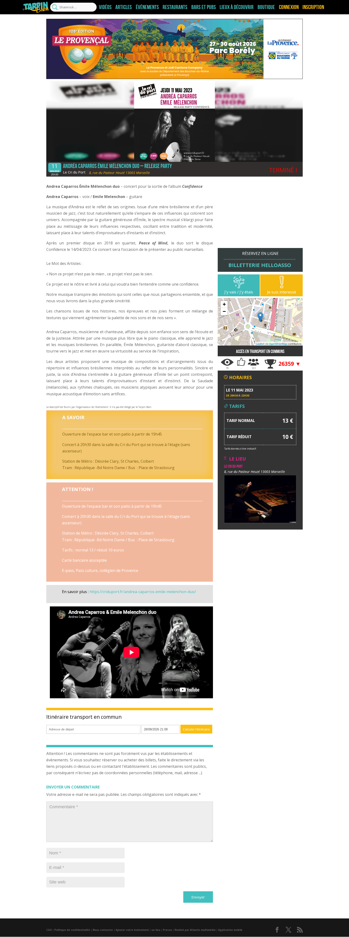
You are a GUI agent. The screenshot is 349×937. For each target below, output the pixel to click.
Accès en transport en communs (260, 351)
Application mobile (230, 930)
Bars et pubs (203, 7)
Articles (123, 7)
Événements (147, 7)
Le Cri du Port (74, 172)
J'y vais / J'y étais (238, 292)
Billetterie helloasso (259, 264)
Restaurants (175, 7)
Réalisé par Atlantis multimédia (195, 930)
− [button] (224, 311)
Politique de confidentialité (72, 930)
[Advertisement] (260, 214)
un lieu (155, 930)
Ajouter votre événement (132, 930)
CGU (49, 930)
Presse (167, 930)
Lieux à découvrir (237, 7)
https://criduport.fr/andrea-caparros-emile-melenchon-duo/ (143, 591)
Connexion (289, 7)
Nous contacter (103, 930)
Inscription (313, 7)
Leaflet (260, 344)
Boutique (266, 7)
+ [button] (224, 304)
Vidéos (105, 7)
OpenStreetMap (278, 344)
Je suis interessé (281, 292)
